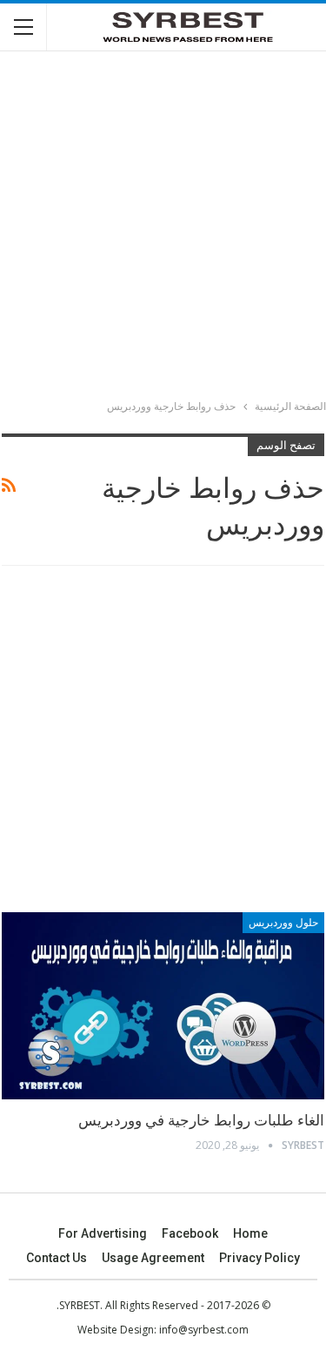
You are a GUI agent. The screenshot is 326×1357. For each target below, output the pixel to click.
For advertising (102, 1233)
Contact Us (56, 1258)
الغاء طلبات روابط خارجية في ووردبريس (201, 1120)
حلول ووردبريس (283, 923)
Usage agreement (153, 1258)
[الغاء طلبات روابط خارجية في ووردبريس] (163, 1005)
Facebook (190, 1233)
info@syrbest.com (204, 1329)
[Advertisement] (163, 227)
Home (250, 1233)
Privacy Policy (259, 1258)
